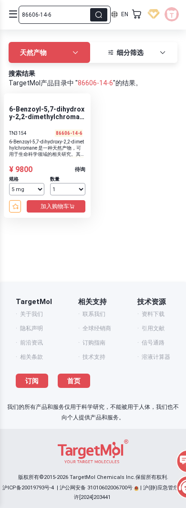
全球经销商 (97, 328)
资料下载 (153, 314)
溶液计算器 (156, 357)
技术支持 (94, 357)
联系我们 (94, 314)
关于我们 (31, 314)
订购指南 (94, 342)
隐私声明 (31, 328)
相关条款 (31, 357)
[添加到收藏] (15, 206)
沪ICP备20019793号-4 (28, 488)
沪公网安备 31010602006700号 (96, 488)
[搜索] (98, 14)
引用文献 (153, 328)
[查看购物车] (137, 14)
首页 (74, 381)
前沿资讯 (31, 342)
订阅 (32, 381)
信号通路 (153, 342)
